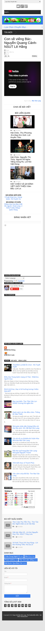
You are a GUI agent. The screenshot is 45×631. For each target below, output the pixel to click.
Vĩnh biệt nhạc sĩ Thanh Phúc (23, 463)
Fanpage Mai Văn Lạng (22, 6)
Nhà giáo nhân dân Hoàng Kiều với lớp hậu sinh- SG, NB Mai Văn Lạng (26, 427)
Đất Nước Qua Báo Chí (13, 563)
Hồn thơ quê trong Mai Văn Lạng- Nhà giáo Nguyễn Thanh (25, 452)
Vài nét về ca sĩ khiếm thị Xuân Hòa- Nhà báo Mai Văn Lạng (26, 439)
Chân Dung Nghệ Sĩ (12, 556)
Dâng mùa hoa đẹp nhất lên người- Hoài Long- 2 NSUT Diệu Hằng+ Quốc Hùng (13, 207)
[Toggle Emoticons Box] (5, 225)
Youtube (18, 6)
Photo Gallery (10, 560)
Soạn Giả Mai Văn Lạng (19, 615)
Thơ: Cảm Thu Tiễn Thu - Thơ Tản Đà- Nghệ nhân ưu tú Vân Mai (25, 523)
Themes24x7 (24, 616)
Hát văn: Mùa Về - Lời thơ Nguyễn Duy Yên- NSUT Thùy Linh (25, 533)
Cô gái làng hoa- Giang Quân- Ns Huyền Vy (13, 198)
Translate (21, 281)
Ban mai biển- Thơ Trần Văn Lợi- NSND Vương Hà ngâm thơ (25, 402)
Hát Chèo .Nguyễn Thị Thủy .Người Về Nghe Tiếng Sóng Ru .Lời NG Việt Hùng (20, 160)
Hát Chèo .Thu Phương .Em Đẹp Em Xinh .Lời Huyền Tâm (21, 135)
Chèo (7, 52)
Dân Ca (11, 52)
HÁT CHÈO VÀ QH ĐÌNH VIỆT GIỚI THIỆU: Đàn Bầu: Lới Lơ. (21, 186)
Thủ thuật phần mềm (33, 615)
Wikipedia (26, 6)
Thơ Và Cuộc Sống (26, 560)
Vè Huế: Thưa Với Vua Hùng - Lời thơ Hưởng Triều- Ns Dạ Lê (25, 543)
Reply (7, 50)
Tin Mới (8, 32)
